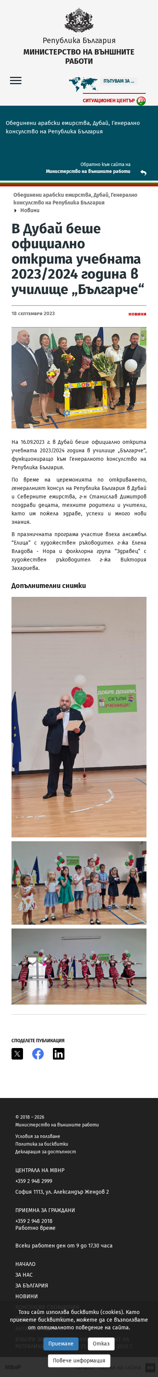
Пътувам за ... (119, 81)
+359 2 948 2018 (34, 1221)
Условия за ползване (37, 1136)
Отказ (101, 1343)
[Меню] (16, 80)
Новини (26, 1296)
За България (31, 1285)
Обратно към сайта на (105, 164)
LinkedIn (58, 1054)
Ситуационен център (109, 100)
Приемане (61, 1343)
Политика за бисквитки (41, 1144)
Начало (25, 1264)
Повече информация (79, 1360)
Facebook (38, 1054)
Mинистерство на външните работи (88, 171)
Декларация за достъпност (45, 1151)
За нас (24, 1275)
